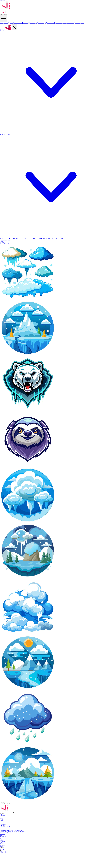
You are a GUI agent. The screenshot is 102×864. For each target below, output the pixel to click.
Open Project (3, 825)
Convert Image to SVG (5, 826)
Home (1, 23)
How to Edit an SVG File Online (7, 832)
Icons (63, 238)
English (1, 838)
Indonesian (2, 845)
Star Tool (2, 835)
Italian (1, 846)
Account (3, 242)
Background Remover (55, 238)
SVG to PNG (46, 238)
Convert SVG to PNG (5, 828)
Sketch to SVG (37, 238)
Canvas (3, 134)
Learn (82, 23)
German (2, 842)
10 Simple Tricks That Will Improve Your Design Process (12, 831)
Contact (8, 240)
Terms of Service (3, 852)
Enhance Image (29, 238)
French (1, 843)
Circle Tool (2, 834)
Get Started (2, 815)
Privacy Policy (3, 851)
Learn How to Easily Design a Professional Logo (11, 830)
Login (1, 821)
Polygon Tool (3, 836)
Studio (8, 134)
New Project (2, 824)
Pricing (79, 23)
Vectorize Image (5, 238)
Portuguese (2, 841)
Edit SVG (12, 238)
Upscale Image (20, 238)
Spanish (1, 840)
